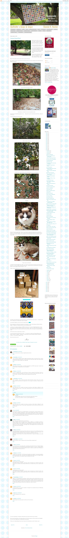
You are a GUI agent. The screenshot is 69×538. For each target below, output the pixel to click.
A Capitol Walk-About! (49, 160)
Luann (15, 460)
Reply (13, 354)
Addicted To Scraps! (14, 32)
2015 (47, 147)
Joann (15, 444)
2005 (47, 291)
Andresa (15, 498)
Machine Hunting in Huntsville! (50, 239)
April (47, 276)
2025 (47, 134)
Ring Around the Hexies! (27, 299)
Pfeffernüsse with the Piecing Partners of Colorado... (50, 205)
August (48, 271)
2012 (47, 282)
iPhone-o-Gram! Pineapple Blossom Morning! (50, 250)
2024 (47, 135)
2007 (47, 288)
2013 (47, 149)
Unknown (14, 364)
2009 (47, 286)
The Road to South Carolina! (50, 186)
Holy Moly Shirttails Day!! (50, 198)
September (48, 270)
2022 (47, 138)
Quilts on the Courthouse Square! (51, 236)
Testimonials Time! (49, 161)
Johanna (17, 394)
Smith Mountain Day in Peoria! (50, 255)
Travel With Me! (20, 32)
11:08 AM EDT (20, 378)
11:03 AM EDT (19, 371)
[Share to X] (28, 346)
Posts (47, 60)
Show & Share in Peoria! (50, 248)
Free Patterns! (43, 29)
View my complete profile (48, 82)
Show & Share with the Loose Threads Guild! (50, 174)
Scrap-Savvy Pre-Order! (28, 32)
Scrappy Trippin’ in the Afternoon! (51, 209)
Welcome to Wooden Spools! (50, 190)
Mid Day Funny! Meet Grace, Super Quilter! (50, 156)
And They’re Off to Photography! (51, 159)
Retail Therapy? (48, 267)
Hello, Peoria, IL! (48, 260)
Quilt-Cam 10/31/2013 (49, 154)
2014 (47, 148)
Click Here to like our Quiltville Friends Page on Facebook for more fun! (26, 342)
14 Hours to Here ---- (49, 213)
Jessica (15, 486)
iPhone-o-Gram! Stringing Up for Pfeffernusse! (51, 207)
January (48, 280)
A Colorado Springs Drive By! (50, 212)
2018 (47, 143)
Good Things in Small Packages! (51, 232)
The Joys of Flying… (49, 195)
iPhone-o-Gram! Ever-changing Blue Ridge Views (50, 222)
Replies (15, 392)
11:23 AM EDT (18, 402)
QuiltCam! (55, 29)
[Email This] (26, 346)
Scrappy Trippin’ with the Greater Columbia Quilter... (51, 169)
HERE (30, 322)
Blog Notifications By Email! (50, 51)
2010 (47, 284)
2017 (47, 144)
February (48, 279)
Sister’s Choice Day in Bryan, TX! (51, 223)
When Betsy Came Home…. (50, 172)
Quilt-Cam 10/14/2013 (49, 216)
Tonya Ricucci (15, 351)
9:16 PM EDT (18, 468)
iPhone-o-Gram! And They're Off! (51, 227)
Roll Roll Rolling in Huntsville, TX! (51, 231)
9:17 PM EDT (21, 477)
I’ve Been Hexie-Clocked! (50, 268)
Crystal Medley (16, 477)
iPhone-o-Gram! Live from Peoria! (51, 262)
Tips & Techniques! (49, 29)
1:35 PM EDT (18, 444)
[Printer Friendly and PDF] (13, 344)
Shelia (15, 429)
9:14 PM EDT (18, 460)
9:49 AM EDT (20, 351)
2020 (47, 140)
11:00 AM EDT (19, 364)
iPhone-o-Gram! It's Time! (50, 240)
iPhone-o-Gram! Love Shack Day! (51, 203)
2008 (47, 287)
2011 (47, 283)
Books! (23, 29)
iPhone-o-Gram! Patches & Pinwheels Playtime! (50, 254)
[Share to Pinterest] (30, 346)
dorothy (14, 402)
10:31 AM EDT (20, 357)
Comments (47, 62)
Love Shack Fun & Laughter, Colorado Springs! (50, 202)
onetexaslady (15, 378)
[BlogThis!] (27, 346)
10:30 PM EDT (18, 486)
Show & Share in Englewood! (50, 194)
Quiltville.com (19, 29)
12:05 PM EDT (18, 429)
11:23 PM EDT (19, 498)
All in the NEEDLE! (49, 167)
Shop (27, 29)
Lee (14, 410)
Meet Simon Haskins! (49, 193)
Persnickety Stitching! (49, 185)
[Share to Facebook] (29, 346)
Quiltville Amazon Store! (33, 29)
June (47, 274)
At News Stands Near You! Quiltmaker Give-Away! (50, 264)
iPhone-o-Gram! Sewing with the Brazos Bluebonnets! (51, 234)
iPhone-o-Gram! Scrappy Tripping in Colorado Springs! (51, 211)
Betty (14, 419)
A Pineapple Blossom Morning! (50, 247)
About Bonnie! (13, 29)
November (48, 152)
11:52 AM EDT (18, 419)
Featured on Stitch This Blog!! (50, 230)
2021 (47, 139)
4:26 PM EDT (21, 394)
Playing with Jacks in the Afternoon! (50, 243)
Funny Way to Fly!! (49, 189)
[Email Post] (24, 346)
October (48, 153)
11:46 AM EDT (17, 410)
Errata (39, 29)
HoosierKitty (15, 357)
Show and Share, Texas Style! (50, 226)
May (47, 275)
